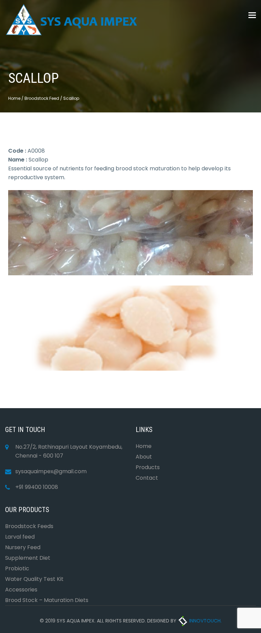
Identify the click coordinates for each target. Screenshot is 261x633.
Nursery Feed (22, 547)
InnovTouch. (205, 620)
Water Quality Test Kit (34, 579)
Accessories (21, 589)
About (144, 457)
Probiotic (17, 568)
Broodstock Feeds (29, 526)
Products (148, 467)
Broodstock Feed (41, 98)
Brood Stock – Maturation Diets (46, 600)
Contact (147, 478)
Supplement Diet (27, 558)
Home (14, 98)
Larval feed (20, 537)
